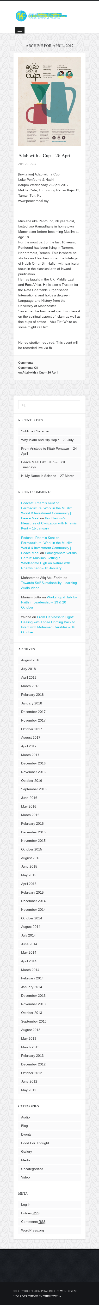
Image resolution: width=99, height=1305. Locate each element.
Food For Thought (35, 1143)
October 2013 (31, 1013)
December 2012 (33, 1064)
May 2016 (28, 806)
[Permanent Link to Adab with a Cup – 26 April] (49, 143)
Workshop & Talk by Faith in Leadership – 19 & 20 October (49, 602)
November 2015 (33, 841)
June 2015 (29, 866)
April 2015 (29, 884)
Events (26, 1134)
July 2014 (28, 935)
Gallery (26, 1151)
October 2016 (31, 781)
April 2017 (29, 746)
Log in (26, 1204)
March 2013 (30, 1047)
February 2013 (32, 1055)
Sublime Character (35, 431)
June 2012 (29, 1081)
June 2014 (29, 944)
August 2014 (30, 927)
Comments (33, 1222)
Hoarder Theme (25, 1296)
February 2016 (32, 823)
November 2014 (33, 909)
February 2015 (32, 892)
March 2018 (30, 686)
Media (26, 1160)
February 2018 (32, 694)
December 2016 (33, 763)
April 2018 (29, 677)
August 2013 (30, 1030)
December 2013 (33, 995)
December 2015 (33, 832)
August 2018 (30, 660)
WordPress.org (32, 1230)
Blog (24, 1126)
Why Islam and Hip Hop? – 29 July (47, 440)
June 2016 (29, 798)
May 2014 (28, 952)
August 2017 (30, 737)
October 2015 (31, 849)
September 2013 (34, 1021)
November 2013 (33, 1004)
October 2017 (31, 729)
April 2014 (29, 961)
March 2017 (30, 755)
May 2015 (28, 875)
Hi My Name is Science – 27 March (47, 476)
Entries (30, 1213)
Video (25, 1177)
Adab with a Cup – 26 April (45, 155)
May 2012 (28, 1090)
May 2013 (28, 1038)
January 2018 (31, 703)
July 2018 (28, 669)
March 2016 (30, 815)
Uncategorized (32, 1169)
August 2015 (30, 858)
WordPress (68, 1291)
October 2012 (31, 1073)
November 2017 (33, 720)
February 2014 (32, 978)
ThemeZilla (52, 1296)
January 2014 (31, 987)
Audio (25, 1117)
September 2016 (34, 789)
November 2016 (33, 772)
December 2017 (33, 712)
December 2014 (33, 901)
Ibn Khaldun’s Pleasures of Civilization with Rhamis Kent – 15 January (49, 523)
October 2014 (31, 918)
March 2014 (30, 970)
